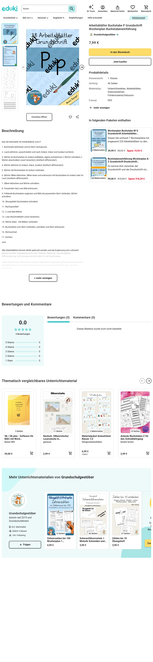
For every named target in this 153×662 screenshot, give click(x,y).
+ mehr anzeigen (43, 278)
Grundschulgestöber (104, 34)
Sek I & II (26, 18)
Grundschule (9, 18)
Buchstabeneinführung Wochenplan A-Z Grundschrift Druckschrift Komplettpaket (128, 160)
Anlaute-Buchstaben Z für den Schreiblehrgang (134, 437)
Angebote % (58, 18)
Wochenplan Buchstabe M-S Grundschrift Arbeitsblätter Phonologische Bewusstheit (123, 132)
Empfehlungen (76, 18)
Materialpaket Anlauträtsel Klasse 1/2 (96, 437)
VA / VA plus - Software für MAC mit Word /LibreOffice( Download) (18, 437)
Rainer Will (9, 442)
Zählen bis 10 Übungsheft (119, 540)
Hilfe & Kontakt (95, 18)
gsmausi (47, 442)
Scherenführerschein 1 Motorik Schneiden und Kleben (92, 540)
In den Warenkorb (120, 52)
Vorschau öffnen (39, 117)
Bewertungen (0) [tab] (58, 317)
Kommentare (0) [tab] (84, 317)
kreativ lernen (127, 442)
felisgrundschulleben (92, 442)
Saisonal (42, 18)
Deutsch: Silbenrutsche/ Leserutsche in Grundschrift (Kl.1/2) (56, 437)
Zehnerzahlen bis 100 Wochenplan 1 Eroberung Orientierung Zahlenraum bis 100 (59, 540)
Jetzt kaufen (120, 61)
